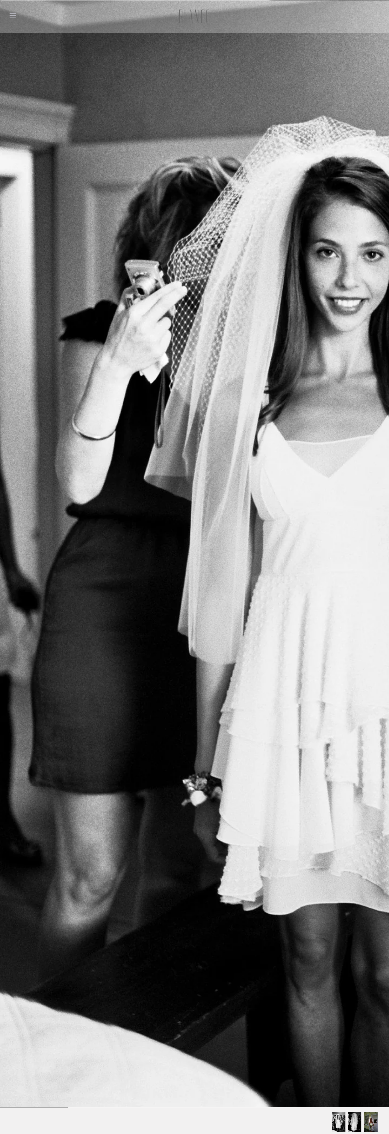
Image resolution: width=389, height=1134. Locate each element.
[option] (338, 1122)
